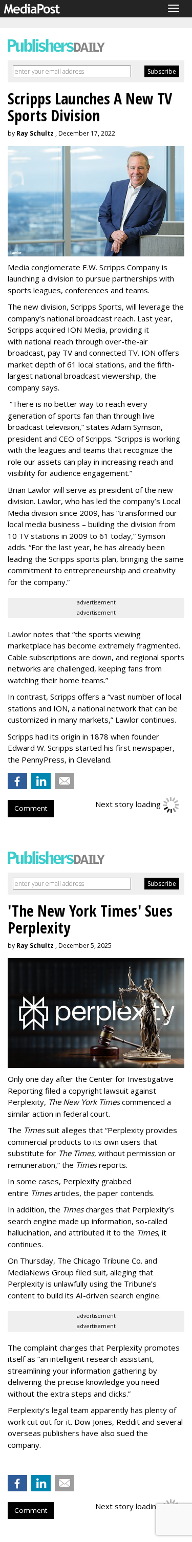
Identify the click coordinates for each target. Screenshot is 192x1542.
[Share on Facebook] (17, 781)
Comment (30, 808)
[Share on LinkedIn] (41, 781)
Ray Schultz (35, 133)
